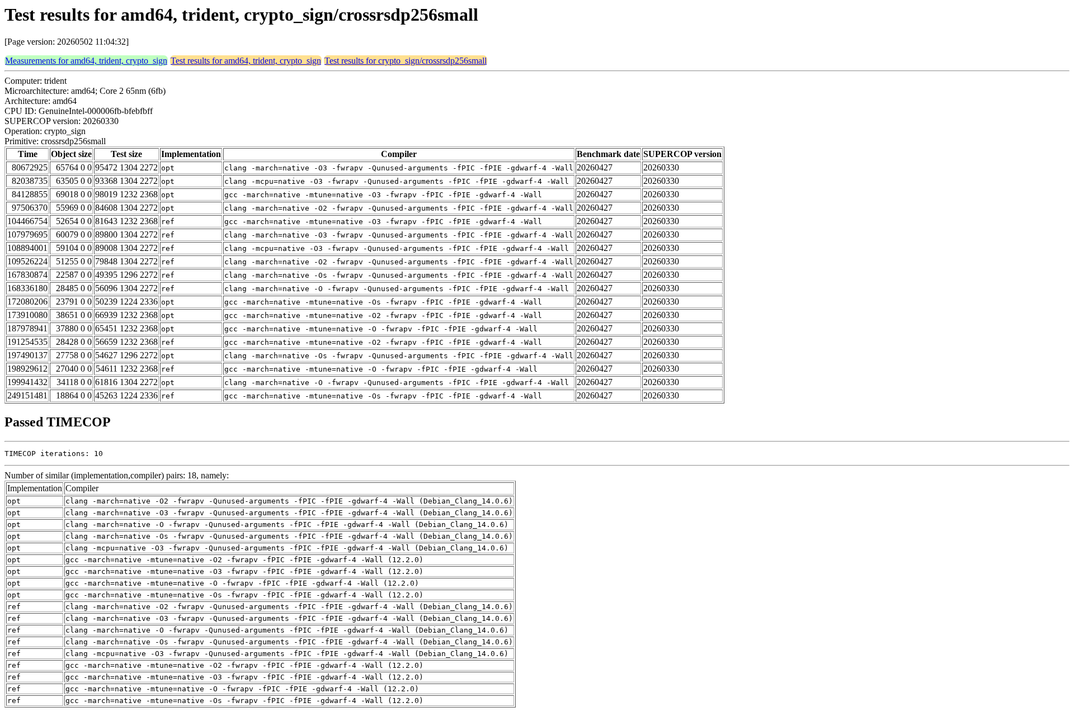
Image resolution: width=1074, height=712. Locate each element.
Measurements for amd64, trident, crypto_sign (86, 60)
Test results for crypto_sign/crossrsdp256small (405, 60)
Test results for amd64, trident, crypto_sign (246, 60)
